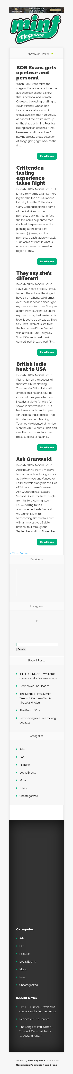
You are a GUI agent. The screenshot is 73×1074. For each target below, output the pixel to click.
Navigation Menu (38, 53)
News (23, 788)
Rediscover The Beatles (34, 686)
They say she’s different (34, 275)
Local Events (28, 772)
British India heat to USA (31, 366)
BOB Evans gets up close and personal (36, 73)
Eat (22, 757)
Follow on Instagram (38, 627)
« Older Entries (19, 553)
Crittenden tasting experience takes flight (30, 175)
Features (25, 764)
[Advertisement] (40, 848)
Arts (22, 749)
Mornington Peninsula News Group (36, 1065)
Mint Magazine (36, 1060)
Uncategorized (29, 796)
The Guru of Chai (30, 710)
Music (23, 780)
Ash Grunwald (34, 459)
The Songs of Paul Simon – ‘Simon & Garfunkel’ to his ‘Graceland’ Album (36, 698)
